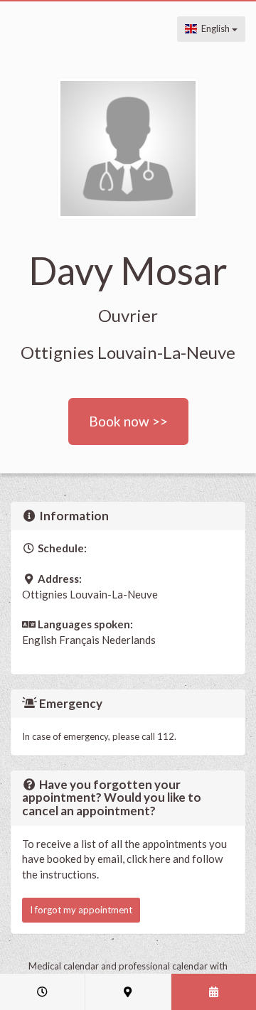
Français (79, 639)
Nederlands (129, 639)
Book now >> (128, 421)
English (214, 28)
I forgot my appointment (81, 909)
